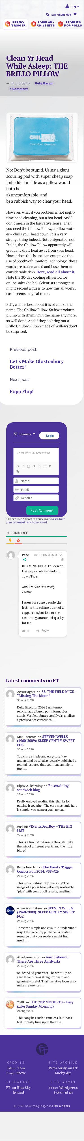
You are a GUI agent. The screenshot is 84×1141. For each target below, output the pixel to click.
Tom (21, 1068)
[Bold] (17, 466)
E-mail (18, 1092)
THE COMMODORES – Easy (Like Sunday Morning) (45, 1004)
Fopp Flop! (22, 391)
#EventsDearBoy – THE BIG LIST (44, 828)
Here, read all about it (56, 271)
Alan (69, 1092)
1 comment (19, 89)
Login (49, 436)
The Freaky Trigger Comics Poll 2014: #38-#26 (45, 869)
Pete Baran (43, 83)
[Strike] (33, 466)
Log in (75, 6)
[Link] (17, 471)
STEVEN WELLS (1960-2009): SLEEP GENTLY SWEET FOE (46, 740)
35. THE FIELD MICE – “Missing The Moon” (47, 693)
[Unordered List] (44, 466)
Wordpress (68, 1087)
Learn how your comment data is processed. (35, 520)
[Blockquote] (49, 466)
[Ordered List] (39, 466)
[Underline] (28, 466)
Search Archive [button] (61, 15)
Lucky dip (63, 1073)
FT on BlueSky (18, 1087)
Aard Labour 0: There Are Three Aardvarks (43, 959)
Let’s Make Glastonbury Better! (36, 364)
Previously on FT (63, 1068)
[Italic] (23, 466)
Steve (21, 1073)
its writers (62, 1106)
